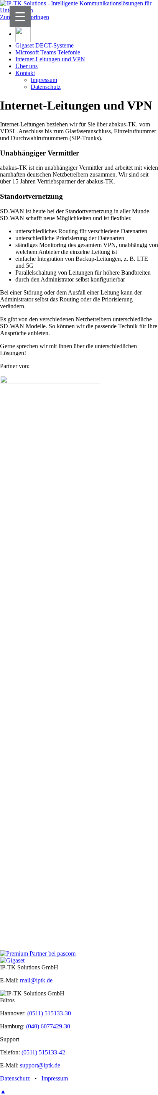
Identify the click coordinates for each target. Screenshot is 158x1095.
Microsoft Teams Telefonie (47, 52)
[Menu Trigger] (20, 16)
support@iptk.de (40, 1065)
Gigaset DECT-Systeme (44, 45)
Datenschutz (46, 86)
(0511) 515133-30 (49, 1013)
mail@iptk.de (36, 980)
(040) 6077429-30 (48, 1026)
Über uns (26, 66)
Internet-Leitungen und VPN (50, 59)
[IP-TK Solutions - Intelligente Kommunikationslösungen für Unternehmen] (79, 10)
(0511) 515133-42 (43, 1052)
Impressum (44, 80)
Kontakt (25, 73)
